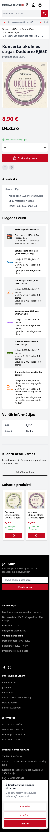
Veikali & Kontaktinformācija (17, 697)
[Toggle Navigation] (46, 5)
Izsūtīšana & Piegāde (13, 729)
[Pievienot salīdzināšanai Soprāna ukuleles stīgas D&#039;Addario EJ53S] (20, 507)
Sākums (5, 29)
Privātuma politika (11, 739)
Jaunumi (6, 687)
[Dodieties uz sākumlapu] (13, 5)
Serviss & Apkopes (12, 707)
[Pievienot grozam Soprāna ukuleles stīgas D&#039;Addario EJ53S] (13, 535)
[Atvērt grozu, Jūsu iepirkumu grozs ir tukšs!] (40, 5)
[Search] (44, 13)
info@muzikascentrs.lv (14, 630)
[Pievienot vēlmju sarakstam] (5, 167)
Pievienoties (25, 587)
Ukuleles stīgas (12, 32)
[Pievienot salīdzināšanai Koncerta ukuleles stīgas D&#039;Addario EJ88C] (42, 507)
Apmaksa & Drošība (12, 724)
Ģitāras (15, 29)
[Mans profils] (33, 5)
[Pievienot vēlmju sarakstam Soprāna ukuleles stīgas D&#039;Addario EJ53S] (15, 507)
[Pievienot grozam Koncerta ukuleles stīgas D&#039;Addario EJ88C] (36, 535)
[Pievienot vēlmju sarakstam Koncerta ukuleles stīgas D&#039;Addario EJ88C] (38, 507)
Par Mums (7, 692)
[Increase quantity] (45, 147)
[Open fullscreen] (25, 85)
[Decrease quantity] (5, 147)
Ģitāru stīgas (28, 29)
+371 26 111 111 (10, 625)
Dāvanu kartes (10, 702)
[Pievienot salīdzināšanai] (11, 167)
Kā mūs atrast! (9, 682)
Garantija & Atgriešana (14, 734)
